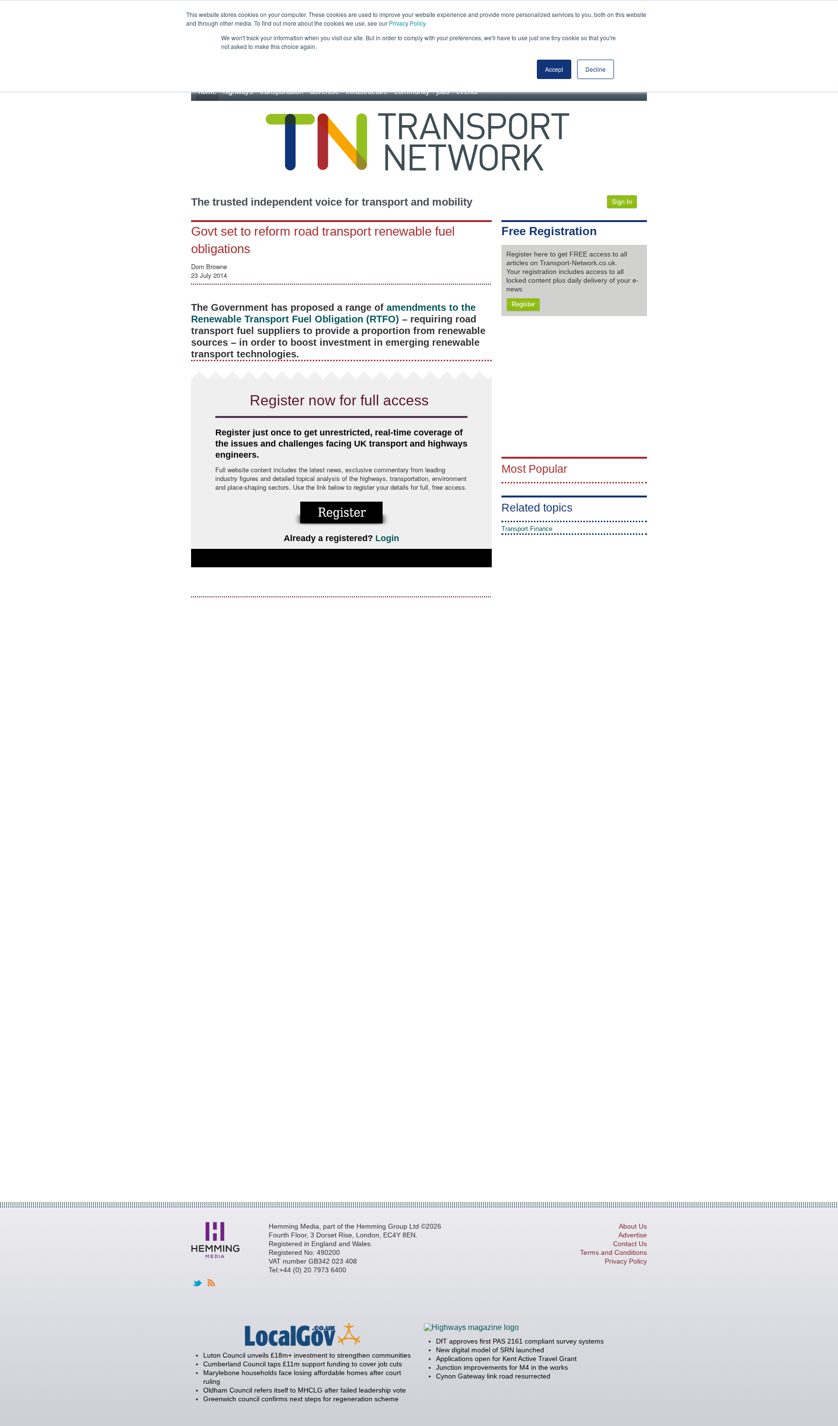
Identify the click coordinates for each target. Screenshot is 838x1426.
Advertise (632, 1235)
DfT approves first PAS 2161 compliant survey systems (520, 1341)
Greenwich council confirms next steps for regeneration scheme (301, 1399)
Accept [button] (554, 69)
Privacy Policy (407, 23)
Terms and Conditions (613, 1252)
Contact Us (630, 1244)
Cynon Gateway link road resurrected (493, 1376)
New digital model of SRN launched (490, 1350)
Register (523, 304)
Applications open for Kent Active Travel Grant (506, 1358)
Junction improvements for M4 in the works (502, 1367)
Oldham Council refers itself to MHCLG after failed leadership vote (304, 1390)
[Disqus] (341, 727)
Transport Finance (526, 528)
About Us (633, 1226)
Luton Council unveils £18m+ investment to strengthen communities (307, 1355)
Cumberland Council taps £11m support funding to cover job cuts (302, 1364)
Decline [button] (595, 69)
